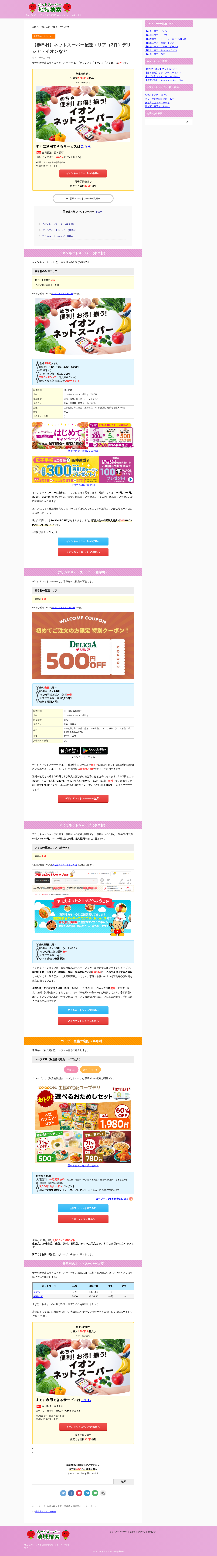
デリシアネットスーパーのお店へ (83, 798)
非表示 (99, 211)
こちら (86, 146)
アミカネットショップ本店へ (83, 1020)
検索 (123, 1481)
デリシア (38, 1296)
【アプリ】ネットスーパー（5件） (162, 76)
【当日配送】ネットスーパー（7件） (163, 72)
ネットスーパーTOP (118, 1532)
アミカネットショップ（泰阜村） (58, 236)
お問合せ (152, 1532)
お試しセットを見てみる (83, 1208)
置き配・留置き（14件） (157, 106)
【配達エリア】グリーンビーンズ (161, 46)
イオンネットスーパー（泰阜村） (58, 224)
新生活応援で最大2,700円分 (83, 450)
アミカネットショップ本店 (64, 864)
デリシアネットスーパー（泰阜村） (59, 230)
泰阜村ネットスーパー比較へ (85, 198)
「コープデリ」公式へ (83, 1218)
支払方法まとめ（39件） (157, 102)
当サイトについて (137, 1532)
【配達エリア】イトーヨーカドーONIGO (165, 38)
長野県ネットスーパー (45, 1511)
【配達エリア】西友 (155, 54)
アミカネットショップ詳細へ (83, 1010)
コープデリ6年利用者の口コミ (112, 1198)
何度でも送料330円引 (83, 485)
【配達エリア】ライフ (156, 35)
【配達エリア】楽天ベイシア (159, 42)
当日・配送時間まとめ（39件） (161, 98)
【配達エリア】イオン (156, 31)
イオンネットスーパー (62, 293)
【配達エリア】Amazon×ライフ (161, 50)
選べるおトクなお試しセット (83, 1165)
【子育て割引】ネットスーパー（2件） (164, 80)
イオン (37, 1291)
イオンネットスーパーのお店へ (83, 173)
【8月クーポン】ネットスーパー (161, 68)
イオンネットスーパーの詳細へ (83, 541)
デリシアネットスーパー (63, 607)
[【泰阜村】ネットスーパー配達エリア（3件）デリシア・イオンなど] (87, 1493)
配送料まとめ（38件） (156, 95)
